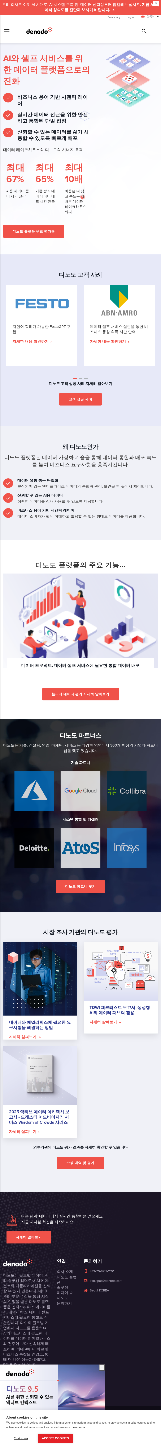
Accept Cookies (55, 1438)
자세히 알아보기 (29, 1237)
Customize (21, 1438)
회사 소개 (65, 1271)
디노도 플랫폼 (67, 1279)
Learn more (78, 1427)
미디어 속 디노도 (65, 1295)
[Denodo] (39, 31)
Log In (130, 17)
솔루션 (62, 1287)
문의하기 (64, 1303)
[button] (75, 378)
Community (114, 17)
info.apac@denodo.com (106, 1281)
